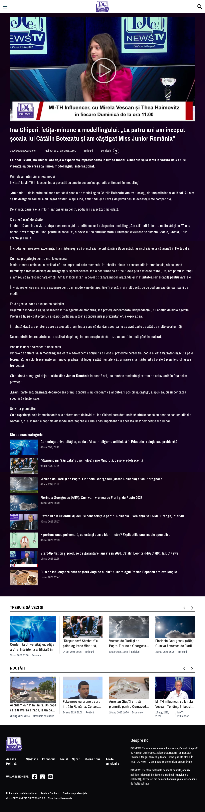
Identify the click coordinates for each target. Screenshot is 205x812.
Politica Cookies (50, 793)
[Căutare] (199, 6)
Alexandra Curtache (24, 150)
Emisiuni (88, 150)
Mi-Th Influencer (183, 714)
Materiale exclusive (43, 716)
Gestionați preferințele (75, 793)
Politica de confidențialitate (21, 793)
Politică (90, 712)
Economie (137, 712)
